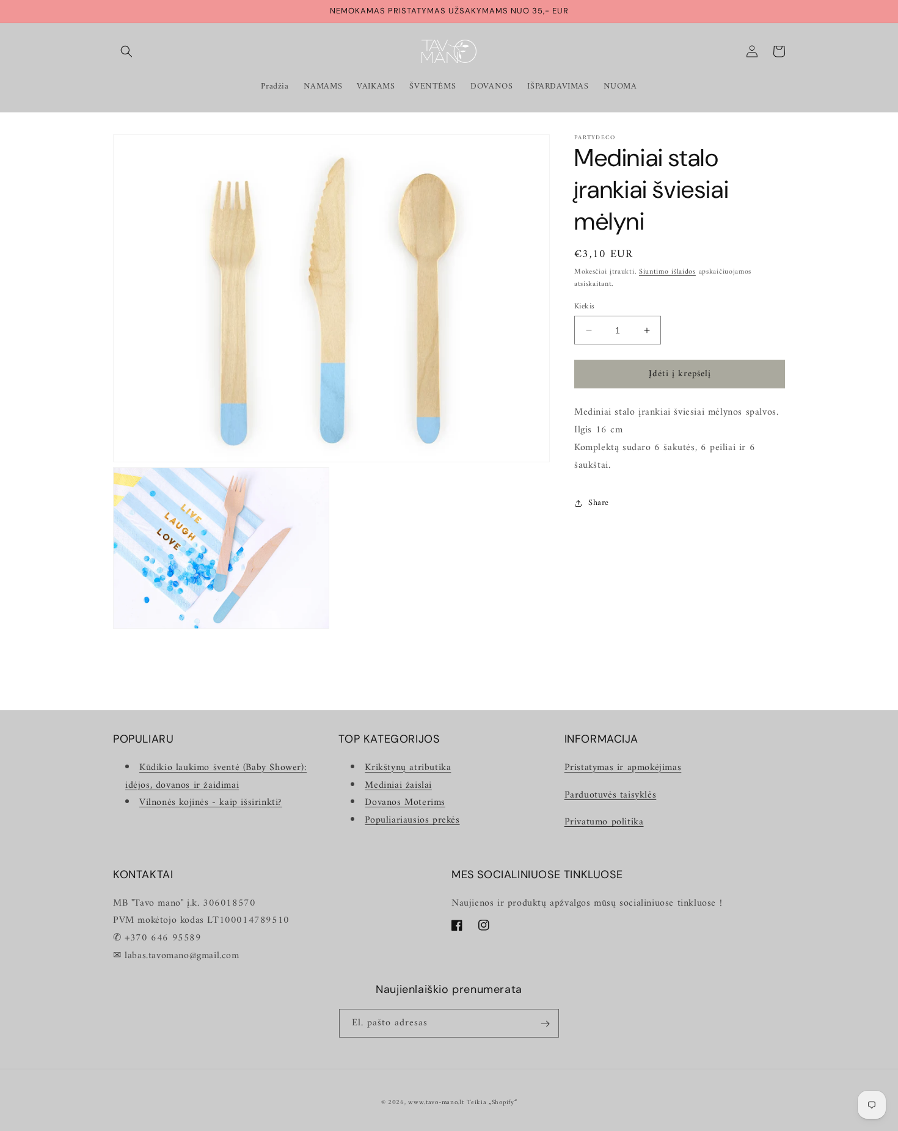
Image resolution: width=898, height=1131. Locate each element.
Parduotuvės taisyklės (610, 794)
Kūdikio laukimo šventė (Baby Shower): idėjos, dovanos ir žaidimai (216, 775)
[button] (126, 51)
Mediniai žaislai (398, 784)
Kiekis (584, 306)
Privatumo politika (604, 822)
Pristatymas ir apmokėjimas (623, 767)
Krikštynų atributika (408, 767)
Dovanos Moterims (405, 802)
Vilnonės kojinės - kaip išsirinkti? (210, 802)
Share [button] (598, 503)
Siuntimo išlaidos (667, 272)
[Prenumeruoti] (544, 1023)
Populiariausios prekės (412, 820)
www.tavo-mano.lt (436, 1102)
